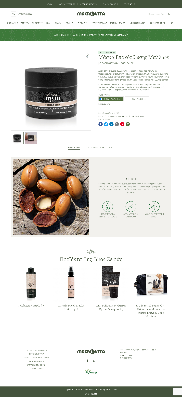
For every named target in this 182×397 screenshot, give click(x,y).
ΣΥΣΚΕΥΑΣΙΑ (104, 95)
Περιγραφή (74, 147)
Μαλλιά (73, 35)
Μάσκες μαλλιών (87, 35)
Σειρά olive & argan (136, 116)
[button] (87, 56)
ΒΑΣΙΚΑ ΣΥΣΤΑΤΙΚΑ (67, 4)
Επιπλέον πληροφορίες (101, 147)
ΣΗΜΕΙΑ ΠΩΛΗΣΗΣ (111, 4)
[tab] (74, 147)
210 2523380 (127, 355)
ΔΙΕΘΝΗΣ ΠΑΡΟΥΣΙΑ (88, 4)
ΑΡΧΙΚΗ (50, 4)
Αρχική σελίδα (61, 35)
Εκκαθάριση (104, 104)
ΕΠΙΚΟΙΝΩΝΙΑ (129, 4)
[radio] (111, 98)
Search (169, 14)
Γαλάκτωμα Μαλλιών (31, 305)
